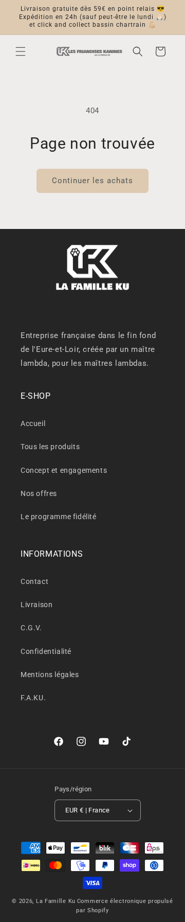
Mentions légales (50, 674)
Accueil (33, 423)
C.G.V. (31, 628)
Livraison (36, 604)
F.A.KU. (33, 698)
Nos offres (39, 493)
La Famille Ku (56, 901)
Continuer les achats (92, 180)
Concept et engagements (64, 470)
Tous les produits (50, 446)
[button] (20, 51)
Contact (34, 581)
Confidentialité (46, 651)
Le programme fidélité (59, 516)
